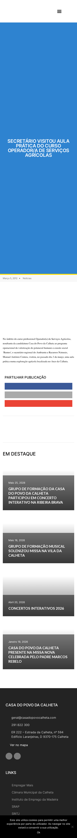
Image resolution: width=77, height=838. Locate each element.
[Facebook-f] (9, 756)
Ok (38, 832)
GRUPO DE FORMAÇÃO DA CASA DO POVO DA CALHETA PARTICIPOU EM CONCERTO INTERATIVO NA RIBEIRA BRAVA (36, 495)
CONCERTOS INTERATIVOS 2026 (36, 608)
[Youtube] (17, 756)
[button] (59, 11)
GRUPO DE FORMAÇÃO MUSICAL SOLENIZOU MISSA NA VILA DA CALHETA (36, 550)
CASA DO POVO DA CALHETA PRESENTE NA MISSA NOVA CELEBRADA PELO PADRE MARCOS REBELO (37, 654)
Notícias (27, 278)
